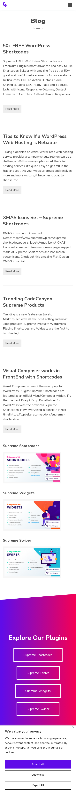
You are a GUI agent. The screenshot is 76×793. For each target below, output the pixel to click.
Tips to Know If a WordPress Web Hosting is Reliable (35, 139)
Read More (12, 109)
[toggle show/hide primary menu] (70, 5)
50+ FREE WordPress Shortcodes (26, 48)
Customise (38, 775)
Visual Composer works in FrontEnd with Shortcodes (32, 374)
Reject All (38, 785)
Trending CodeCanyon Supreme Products (27, 302)
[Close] (73, 727)
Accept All (38, 764)
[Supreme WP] (4, 4)
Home (37, 28)
